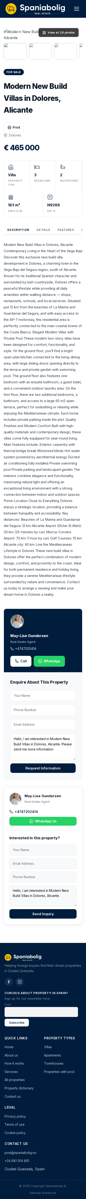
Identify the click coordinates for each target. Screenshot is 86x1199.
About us (11, 1055)
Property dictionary (19, 1088)
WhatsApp (52, 661)
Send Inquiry (43, 914)
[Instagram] (20, 982)
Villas (48, 1047)
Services (11, 1072)
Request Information (43, 768)
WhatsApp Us (46, 821)
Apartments (52, 1055)
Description (18, 230)
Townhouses (54, 1063)
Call (23, 661)
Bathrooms (69, 180)
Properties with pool (59, 1072)
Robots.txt (49, 1193)
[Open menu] (76, 9)
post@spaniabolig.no (20, 1153)
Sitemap (35, 1193)
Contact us (13, 1096)
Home (9, 1047)
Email (8, 1004)
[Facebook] (9, 982)
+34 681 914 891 (17, 1161)
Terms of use (15, 1124)
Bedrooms (42, 180)
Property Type (15, 182)
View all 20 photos (61, 32)
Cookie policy (15, 1133)
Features (66, 230)
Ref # (51, 211)
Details (43, 230)
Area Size (15, 211)
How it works (14, 1063)
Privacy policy (15, 1116)
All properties (15, 1080)
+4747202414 (25, 649)
